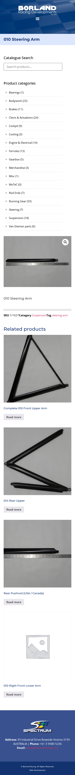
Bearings (14, 92)
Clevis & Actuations (21, 117)
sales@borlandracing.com (42, 748)
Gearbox (14, 159)
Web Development (37, 770)
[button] (38, 18)
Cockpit (13, 126)
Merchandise (17, 168)
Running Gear (17, 201)
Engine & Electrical (20, 142)
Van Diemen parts (20, 226)
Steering (14, 209)
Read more (13, 417)
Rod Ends (15, 193)
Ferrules (14, 151)
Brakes (13, 109)
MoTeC (13, 184)
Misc (12, 176)
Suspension (16, 218)
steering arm (60, 315)
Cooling (13, 134)
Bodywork (15, 101)
